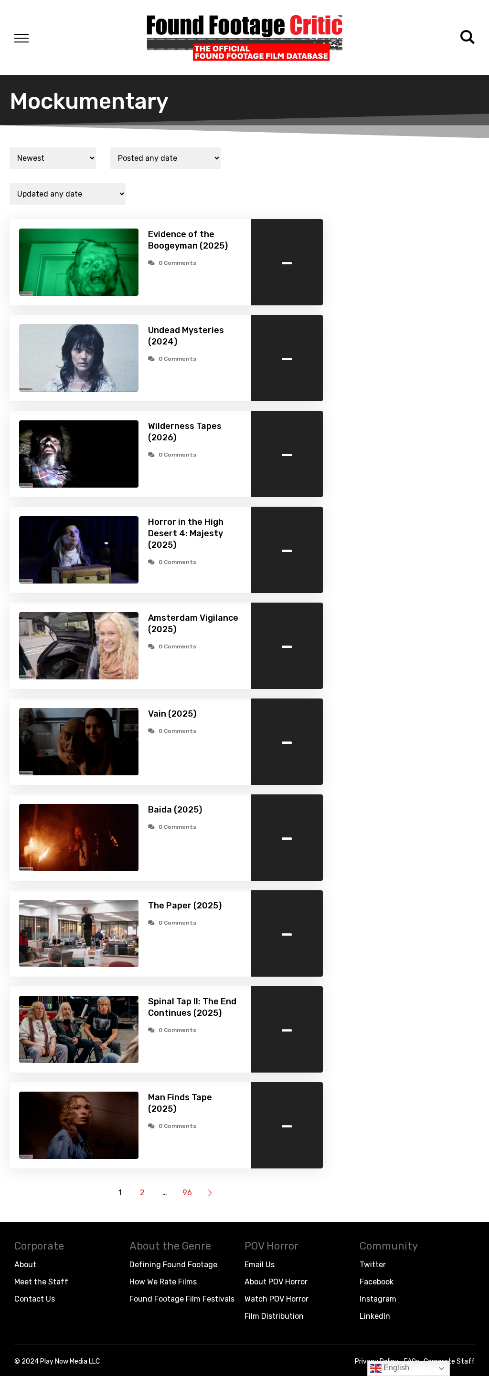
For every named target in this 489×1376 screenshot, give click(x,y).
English (395, 1368)
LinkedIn (375, 1316)
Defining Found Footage (173, 1264)
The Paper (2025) (185, 905)
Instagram (378, 1298)
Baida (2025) (175, 809)
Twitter (373, 1264)
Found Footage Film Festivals (181, 1298)
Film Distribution (274, 1316)
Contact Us (34, 1298)
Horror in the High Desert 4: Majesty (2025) (185, 533)
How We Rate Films (163, 1281)
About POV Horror (276, 1281)
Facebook (376, 1281)
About (25, 1264)
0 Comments (177, 263)
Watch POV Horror (276, 1298)
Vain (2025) (172, 714)
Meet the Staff (41, 1281)
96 (187, 1192)
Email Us (259, 1264)
